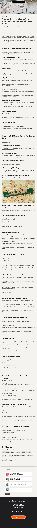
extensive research (20, 234)
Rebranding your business (6, 50)
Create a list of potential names (8, 256)
